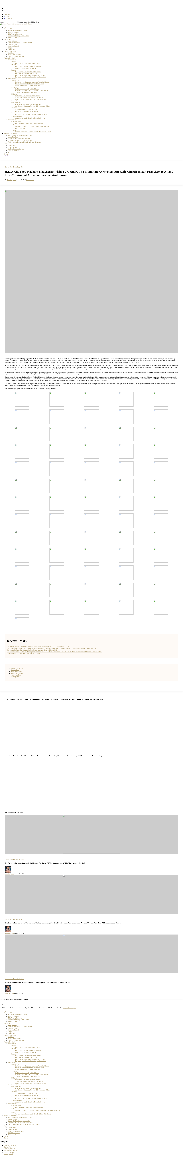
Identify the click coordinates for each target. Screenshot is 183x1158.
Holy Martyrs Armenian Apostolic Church (28, 1055)
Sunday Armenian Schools (16, 1040)
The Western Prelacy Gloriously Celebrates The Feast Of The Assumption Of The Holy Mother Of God (38, 646)
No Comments (30, 180)
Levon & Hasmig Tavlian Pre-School (26, 1095)
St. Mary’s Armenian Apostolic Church (27, 1073)
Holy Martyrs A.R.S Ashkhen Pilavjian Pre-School (30, 1061)
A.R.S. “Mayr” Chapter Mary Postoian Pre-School (30, 1083)
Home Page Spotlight (17, 673)
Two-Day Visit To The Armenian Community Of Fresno (24, 653)
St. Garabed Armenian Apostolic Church (27, 1079)
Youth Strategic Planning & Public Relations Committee (24, 1124)
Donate (6, 1138)
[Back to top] (0, 1157)
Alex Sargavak (11, 180)
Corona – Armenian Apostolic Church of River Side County (33, 1114)
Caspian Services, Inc (69, 1008)
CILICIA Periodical (17, 668)
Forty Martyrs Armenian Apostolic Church (28, 1088)
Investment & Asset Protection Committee (20, 1122)
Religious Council (13, 1028)
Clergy (10, 1031)
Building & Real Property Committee (19, 1121)
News (5, 1126)
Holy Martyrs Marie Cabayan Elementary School (30, 1059)
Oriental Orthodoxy (13, 1021)
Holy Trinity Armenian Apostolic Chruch (27, 1047)
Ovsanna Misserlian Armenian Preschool (27, 1069)
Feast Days (11, 1037)
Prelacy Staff (11, 1033)
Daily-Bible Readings (14, 1038)
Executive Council (13, 1030)
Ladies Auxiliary (13, 1119)
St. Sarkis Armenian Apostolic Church (26, 1093)
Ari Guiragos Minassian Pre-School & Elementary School (32, 1090)
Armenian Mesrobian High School (25, 1052)
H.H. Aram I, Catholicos (15, 1018)
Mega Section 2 (12, 1062)
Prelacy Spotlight (16, 675)
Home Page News (18, 167)
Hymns (6, 1136)
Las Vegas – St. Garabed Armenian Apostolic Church (31, 1098)
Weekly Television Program (16, 1131)
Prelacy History (12, 1025)
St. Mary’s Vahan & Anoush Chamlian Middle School (31, 1074)
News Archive (12, 1134)
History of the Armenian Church (17, 1014)
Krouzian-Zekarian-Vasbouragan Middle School (29, 1067)
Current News (9, 167)
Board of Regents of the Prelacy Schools (20, 1117)
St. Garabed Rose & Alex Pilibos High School (29, 1081)
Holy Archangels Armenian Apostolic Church (29, 1107)
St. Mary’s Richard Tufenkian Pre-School (27, 1076)
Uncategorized (15, 677)
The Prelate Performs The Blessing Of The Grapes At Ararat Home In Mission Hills (32, 650)
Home (6, 1011)
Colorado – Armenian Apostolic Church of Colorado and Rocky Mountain (37, 1110)
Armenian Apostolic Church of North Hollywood (30, 1102)
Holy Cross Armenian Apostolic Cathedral (28, 1050)
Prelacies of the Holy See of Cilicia (18, 1019)
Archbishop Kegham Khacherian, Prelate (20, 1026)
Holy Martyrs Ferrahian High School (26, 1057)
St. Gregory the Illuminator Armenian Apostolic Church (32, 1066)
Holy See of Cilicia (13, 1016)
